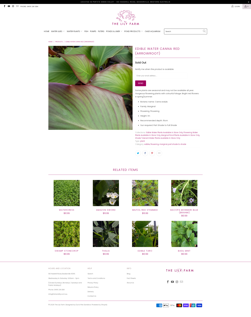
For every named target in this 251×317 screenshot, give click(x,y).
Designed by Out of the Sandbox (78, 305)
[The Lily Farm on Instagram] (13, 6)
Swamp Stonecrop (66, 234)
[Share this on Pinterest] (152, 153)
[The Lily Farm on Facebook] (4, 6)
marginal (163, 144)
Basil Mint (184, 234)
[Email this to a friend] (159, 153)
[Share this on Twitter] (138, 153)
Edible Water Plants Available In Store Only (164, 132)
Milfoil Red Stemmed (145, 193)
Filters (101, 31)
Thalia (106, 234)
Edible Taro (145, 234)
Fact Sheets (131, 278)
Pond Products (132, 31)
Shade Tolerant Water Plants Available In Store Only (157, 138)
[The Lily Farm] (125, 18)
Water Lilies (57, 31)
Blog (128, 274)
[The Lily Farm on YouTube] (8, 6)
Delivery (91, 291)
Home (46, 31)
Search (90, 274)
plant (142, 141)
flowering (155, 144)
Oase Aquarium (152, 31)
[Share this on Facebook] (145, 153)
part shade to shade (177, 144)
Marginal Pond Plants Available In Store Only (180, 135)
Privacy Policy (93, 283)
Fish (86, 31)
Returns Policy (93, 287)
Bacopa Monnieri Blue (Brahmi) (184, 193)
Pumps (93, 31)
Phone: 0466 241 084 (29, 6)
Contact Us (92, 296)
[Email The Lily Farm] (17, 6)
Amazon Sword (106, 193)
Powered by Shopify (99, 305)
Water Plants (74, 31)
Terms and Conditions (96, 278)
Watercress (66, 193)
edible (147, 144)
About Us (130, 283)
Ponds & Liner (113, 31)
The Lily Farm (60, 305)
